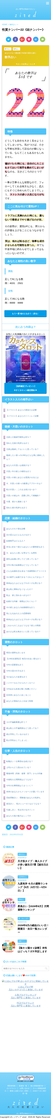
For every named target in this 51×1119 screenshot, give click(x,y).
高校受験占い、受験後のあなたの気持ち (23, 798)
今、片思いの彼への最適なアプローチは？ (24, 483)
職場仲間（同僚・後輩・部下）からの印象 (24, 773)
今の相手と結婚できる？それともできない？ (25, 577)
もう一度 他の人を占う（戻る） (25, 313)
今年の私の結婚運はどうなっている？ (22, 565)
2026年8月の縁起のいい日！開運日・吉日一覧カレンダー (33, 929)
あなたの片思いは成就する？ (18, 465)
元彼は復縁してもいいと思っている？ (22, 449)
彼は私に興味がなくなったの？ (19, 589)
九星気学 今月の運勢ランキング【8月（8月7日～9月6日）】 (33, 887)
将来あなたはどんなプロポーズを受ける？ (24, 583)
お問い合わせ (25, 1088)
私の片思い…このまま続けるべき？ (21, 489)
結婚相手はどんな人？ (15, 541)
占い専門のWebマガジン (25, 1113)
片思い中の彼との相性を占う (18, 471)
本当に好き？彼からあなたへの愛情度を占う (25, 547)
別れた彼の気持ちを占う (16, 508)
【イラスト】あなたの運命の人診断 (21, 410)
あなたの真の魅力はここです (18, 816)
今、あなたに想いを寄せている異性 (21, 553)
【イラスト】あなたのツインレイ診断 (22, 416)
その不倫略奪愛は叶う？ (16, 722)
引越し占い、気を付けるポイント (20, 810)
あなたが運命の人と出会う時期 (19, 701)
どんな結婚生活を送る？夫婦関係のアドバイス (26, 571)
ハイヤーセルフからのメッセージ (20, 683)
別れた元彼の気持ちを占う (17, 443)
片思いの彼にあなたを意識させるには (22, 477)
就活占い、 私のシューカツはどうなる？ (23, 804)
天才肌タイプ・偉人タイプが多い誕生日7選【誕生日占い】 (33, 864)
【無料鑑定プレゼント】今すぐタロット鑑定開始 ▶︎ (25, 388)
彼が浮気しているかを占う (17, 734)
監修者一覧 (23, 1086)
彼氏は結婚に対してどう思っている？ (22, 559)
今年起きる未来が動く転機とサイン (21, 689)
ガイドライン (11, 1088)
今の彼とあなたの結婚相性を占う (20, 607)
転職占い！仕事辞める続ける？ (19, 761)
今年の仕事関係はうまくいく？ (19, 785)
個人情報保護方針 (37, 1086)
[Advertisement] (25, 1036)
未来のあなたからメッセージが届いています (25, 792)
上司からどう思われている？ (18, 767)
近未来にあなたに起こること (18, 695)
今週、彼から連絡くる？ (16, 501)
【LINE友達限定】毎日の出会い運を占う (23, 659)
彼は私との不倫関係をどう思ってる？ (22, 728)
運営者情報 (11, 1086)
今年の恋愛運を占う (14, 665)
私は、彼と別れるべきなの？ (18, 595)
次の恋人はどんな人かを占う (18, 535)
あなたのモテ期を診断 (15, 529)
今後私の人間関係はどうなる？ (19, 779)
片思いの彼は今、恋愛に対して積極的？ (23, 495)
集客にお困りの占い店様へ (19, 1091)
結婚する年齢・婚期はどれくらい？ (21, 601)
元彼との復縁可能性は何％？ (18, 437)
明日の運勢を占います (15, 653)
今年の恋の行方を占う (15, 671)
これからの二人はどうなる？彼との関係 (23, 625)
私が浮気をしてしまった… (17, 740)
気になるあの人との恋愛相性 (18, 613)
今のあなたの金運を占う (16, 677)
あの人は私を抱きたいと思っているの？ (23, 631)
